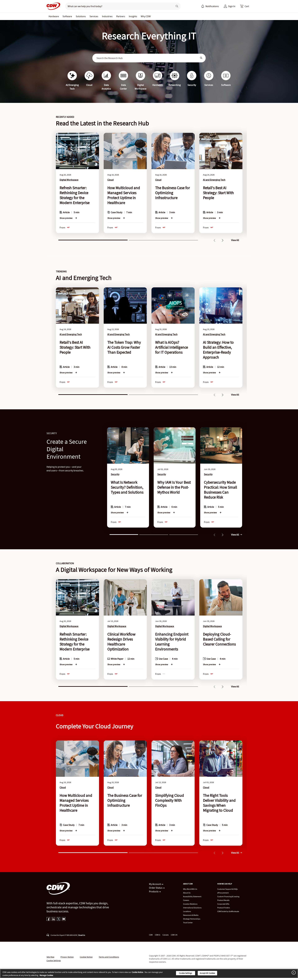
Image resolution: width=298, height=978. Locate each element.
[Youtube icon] (63, 919)
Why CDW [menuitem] (146, 16)
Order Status (156, 887)
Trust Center (188, 922)
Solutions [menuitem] (81, 16)
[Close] (293, 972)
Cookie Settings (185, 973)
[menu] (210, 6)
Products (154, 891)
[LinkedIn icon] (53, 919)
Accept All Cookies (207, 973)
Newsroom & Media (190, 915)
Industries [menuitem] (107, 16)
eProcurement (223, 893)
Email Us (81, 935)
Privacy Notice (67, 957)
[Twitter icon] (58, 919)
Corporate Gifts (223, 904)
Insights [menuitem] (133, 16)
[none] (54, 16)
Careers (186, 900)
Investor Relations (190, 904)
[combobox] (147, 58)
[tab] (93, 239)
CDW (151, 935)
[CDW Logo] (53, 6)
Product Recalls (223, 900)
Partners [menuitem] (120, 16)
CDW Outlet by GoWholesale (228, 911)
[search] (118, 6)
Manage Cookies (46, 975)
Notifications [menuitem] (212, 6)
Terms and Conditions (109, 957)
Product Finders (223, 907)
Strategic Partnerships (191, 919)
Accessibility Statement (192, 896)
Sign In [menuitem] (231, 6)
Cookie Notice (86, 957)
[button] (244, 6)
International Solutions (192, 907)
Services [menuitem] (94, 16)
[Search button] (176, 6)
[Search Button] (201, 58)
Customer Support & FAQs (227, 889)
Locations (187, 911)
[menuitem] (202, 6)
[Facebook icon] (48, 919)
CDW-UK (174, 935)
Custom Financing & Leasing (228, 896)
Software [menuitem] (67, 16)
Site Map (50, 957)
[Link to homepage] (53, 6)
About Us (186, 893)
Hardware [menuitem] (54, 16)
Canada (166, 935)
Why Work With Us (190, 889)
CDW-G (157, 935)
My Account (155, 884)
